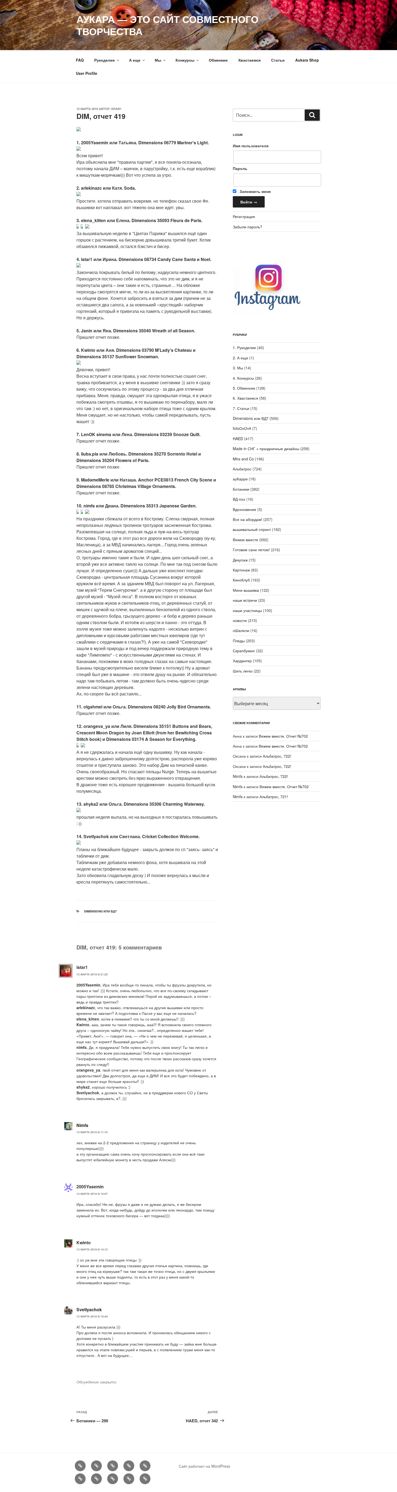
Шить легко (243, 671)
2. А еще (240, 357)
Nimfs (82, 1125)
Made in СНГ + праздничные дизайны (266, 448)
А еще (134, 60)
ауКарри (240, 478)
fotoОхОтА (242, 428)
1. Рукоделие (244, 347)
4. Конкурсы (243, 378)
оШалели (241, 630)
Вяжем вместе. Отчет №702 (283, 736)
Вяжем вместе (245, 539)
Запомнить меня (254, 191)
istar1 (116, 109)
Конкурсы (185, 60)
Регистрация (244, 216)
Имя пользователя (250, 145)
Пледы (239, 640)
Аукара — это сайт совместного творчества (167, 25)
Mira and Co (243, 458)
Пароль (240, 168)
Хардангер (242, 660)
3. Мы (238, 367)
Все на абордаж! (247, 519)
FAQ (80, 60)
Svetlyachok (89, 1309)
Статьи (278, 60)
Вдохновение (244, 509)
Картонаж (241, 570)
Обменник (218, 60)
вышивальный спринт (252, 529)
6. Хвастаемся (245, 398)
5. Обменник (244, 388)
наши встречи (245, 600)
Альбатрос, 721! (274, 796)
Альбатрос (242, 468)
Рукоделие (104, 60)
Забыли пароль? (247, 226)
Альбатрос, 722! (277, 756)
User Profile (86, 73)
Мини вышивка (246, 590)
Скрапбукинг (244, 650)
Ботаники (241, 489)
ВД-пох (239, 499)
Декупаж (240, 560)
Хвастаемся (249, 60)
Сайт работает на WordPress (204, 1466)
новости (240, 620)
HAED (238, 438)
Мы (158, 60)
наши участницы (247, 610)
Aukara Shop (307, 60)
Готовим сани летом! (251, 549)
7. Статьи (241, 408)
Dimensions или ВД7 (100, 911)
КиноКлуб (241, 580)
